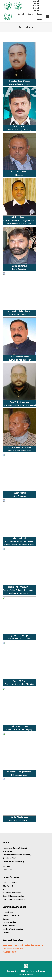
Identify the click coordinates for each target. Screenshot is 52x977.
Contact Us (7, 870)
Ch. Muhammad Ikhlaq (19, 357)
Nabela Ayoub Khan (19, 726)
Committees (8, 912)
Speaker (6, 919)
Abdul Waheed (19, 538)
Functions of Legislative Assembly (17, 855)
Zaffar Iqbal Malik (19, 266)
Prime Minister (9, 926)
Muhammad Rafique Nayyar (19, 772)
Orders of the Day (10, 882)
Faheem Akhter (19, 493)
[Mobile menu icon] (44, 6)
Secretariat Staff (9, 858)
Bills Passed (8, 886)
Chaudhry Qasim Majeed (19, 81)
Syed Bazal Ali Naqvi (19, 635)
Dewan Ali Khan (19, 681)
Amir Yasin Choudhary (19, 402)
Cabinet (6, 932)
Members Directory (11, 916)
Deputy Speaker (9, 922)
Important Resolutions (12, 893)
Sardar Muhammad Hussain (19, 447)
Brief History (8, 851)
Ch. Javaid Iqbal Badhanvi (19, 311)
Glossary (6, 866)
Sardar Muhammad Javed (19, 587)
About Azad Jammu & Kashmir (15, 848)
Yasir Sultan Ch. (19, 126)
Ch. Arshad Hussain (19, 172)
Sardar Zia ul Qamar (19, 817)
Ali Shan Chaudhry (19, 217)
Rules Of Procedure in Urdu (14, 899)
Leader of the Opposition (13, 929)
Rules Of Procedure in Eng (13, 896)
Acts (4, 889)
